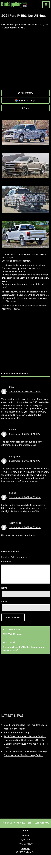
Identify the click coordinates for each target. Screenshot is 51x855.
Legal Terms (25, 839)
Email (4, 601)
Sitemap (25, 848)
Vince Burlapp (11, 24)
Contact (26, 835)
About (25, 830)
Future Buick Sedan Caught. (17, 732)
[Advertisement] (25, 61)
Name (4, 587)
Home (5, 822)
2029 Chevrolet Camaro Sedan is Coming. (25, 736)
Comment (6, 561)
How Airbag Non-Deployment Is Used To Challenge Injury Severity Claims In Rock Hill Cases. (26, 744)
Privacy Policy (26, 844)
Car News (14, 822)
